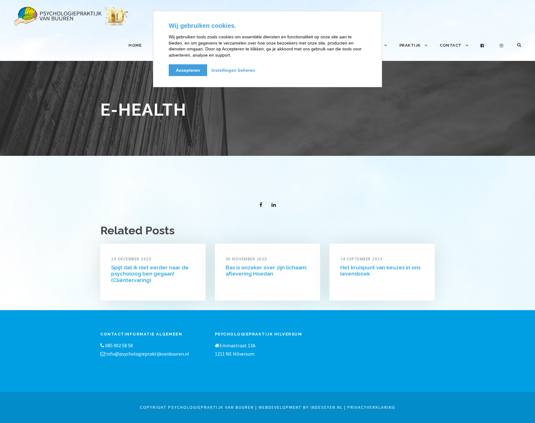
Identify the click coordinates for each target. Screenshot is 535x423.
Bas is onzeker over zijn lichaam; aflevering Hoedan (266, 270)
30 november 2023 (246, 259)
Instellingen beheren (233, 70)
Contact (451, 45)
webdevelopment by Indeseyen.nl (301, 407)
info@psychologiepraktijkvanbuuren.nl (147, 354)
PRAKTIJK (410, 45)
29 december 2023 (131, 259)
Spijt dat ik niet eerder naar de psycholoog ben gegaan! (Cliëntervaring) (150, 273)
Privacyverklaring (371, 407)
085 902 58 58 (118, 345)
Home (134, 45)
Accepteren (188, 70)
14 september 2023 (361, 259)
